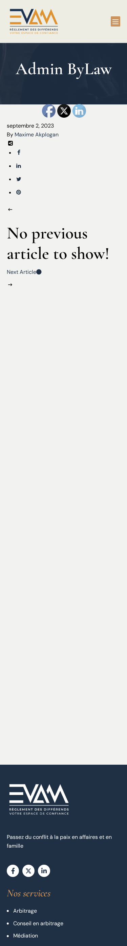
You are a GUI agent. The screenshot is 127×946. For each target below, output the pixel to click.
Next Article (21, 272)
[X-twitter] (28, 871)
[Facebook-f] (13, 871)
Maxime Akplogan (37, 134)
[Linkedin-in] (44, 871)
